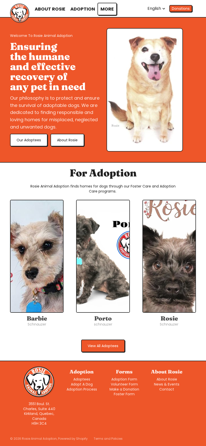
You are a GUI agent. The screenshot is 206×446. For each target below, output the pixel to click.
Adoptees (81, 379)
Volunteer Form (124, 384)
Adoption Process (82, 389)
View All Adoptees (103, 345)
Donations (181, 8)
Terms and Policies (108, 438)
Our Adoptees (29, 140)
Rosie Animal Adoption (39, 438)
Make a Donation (124, 389)
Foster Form (124, 394)
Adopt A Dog (82, 384)
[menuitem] (107, 9)
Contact (166, 389)
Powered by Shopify (73, 438)
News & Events (166, 384)
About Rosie (67, 140)
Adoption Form (124, 379)
